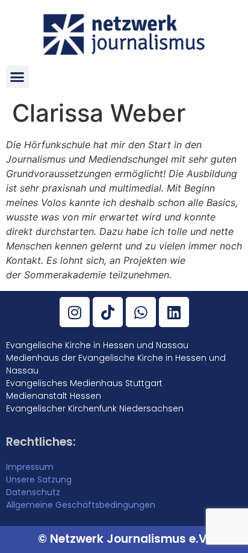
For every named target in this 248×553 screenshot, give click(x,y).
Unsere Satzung (39, 479)
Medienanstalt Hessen (53, 396)
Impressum (30, 467)
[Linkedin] (174, 312)
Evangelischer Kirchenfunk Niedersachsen (95, 408)
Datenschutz (33, 492)
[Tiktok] (108, 312)
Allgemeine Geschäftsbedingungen (80, 505)
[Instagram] (75, 312)
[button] (17, 77)
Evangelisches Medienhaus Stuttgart (84, 383)
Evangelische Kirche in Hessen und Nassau (97, 345)
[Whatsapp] (141, 312)
